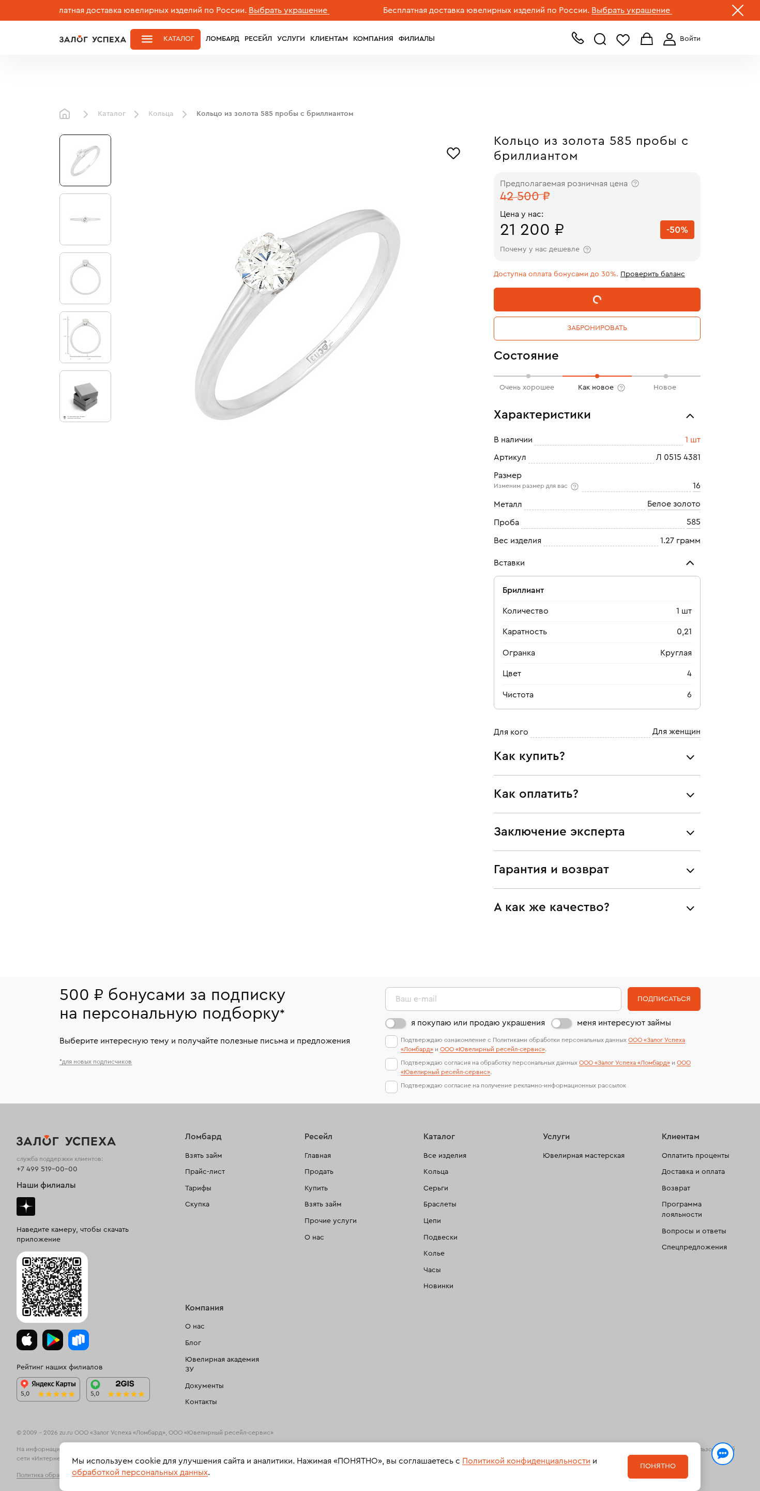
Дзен (26, 1206)
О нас (314, 1237)
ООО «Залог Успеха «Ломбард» (624, 1063)
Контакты (201, 1402)
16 (697, 486)
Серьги (435, 1188)
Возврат (676, 1188)
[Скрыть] (737, 12)
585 (694, 522)
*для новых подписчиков (95, 1061)
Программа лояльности (682, 1209)
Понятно (658, 1466)
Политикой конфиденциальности (526, 1461)
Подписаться (664, 999)
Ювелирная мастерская (584, 1155)
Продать (319, 1171)
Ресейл (258, 38)
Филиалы (417, 38)
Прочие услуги (331, 1221)
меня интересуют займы (624, 1023)
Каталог (178, 38)
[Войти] (680, 39)
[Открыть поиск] (600, 39)
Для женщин (676, 731)
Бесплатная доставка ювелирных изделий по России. (441, 10)
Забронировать (597, 328)
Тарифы (198, 1188)
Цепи (432, 1221)
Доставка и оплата (693, 1171)
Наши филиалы (46, 1185)
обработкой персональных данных (140, 1472)
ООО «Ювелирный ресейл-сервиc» (492, 1049)
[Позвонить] (577, 40)
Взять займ (203, 1155)
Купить (316, 1188)
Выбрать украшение (243, 10)
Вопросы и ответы (694, 1231)
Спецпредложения (694, 1247)
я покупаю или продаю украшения (478, 1023)
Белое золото (674, 504)
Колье (434, 1253)
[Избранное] (453, 152)
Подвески (440, 1237)
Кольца (161, 113)
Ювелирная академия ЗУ (222, 1365)
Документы (204, 1386)
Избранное (623, 40)
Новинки (438, 1286)
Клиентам (329, 38)
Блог (193, 1343)
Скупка (197, 1204)
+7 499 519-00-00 (47, 1169)
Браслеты (440, 1204)
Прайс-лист (205, 1171)
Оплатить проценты (695, 1155)
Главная (67, 114)
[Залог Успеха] (92, 39)
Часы (432, 1270)
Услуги (291, 38)
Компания (373, 38)
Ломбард (222, 38)
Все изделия (444, 1155)
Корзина (646, 40)
